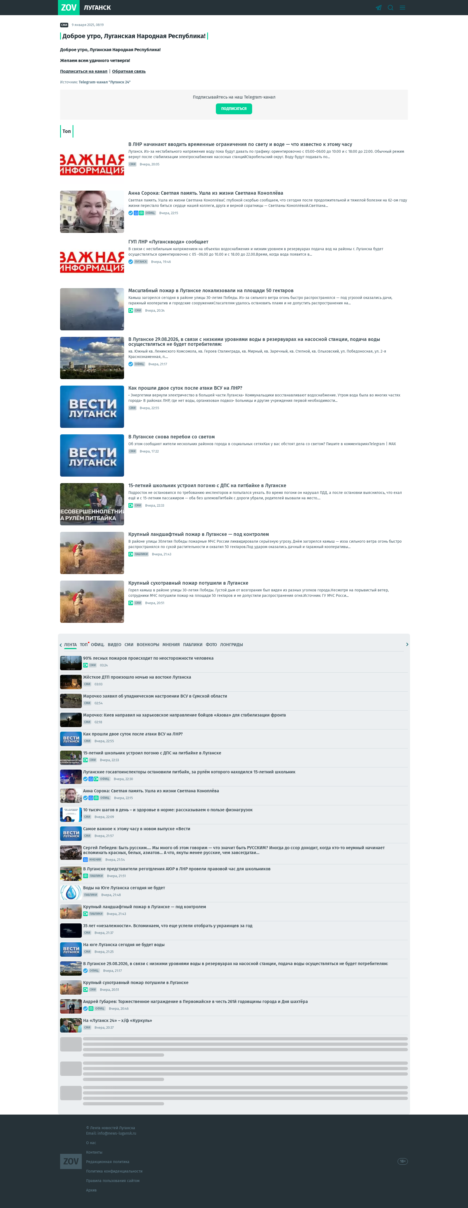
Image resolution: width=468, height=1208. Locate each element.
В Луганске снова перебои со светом (171, 437)
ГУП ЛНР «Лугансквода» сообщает (168, 242)
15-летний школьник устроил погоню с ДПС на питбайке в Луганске (207, 486)
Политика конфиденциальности (114, 1171)
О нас (91, 1143)
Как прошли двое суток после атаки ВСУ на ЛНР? (185, 388)
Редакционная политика (107, 1162)
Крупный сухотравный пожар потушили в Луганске (188, 583)
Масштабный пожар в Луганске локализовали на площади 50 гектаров (211, 291)
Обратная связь (129, 71)
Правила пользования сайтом (112, 1180)
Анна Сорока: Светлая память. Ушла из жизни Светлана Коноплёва (205, 193)
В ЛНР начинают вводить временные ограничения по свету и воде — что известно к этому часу (240, 144)
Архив (91, 1190)
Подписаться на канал (84, 71)
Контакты (94, 1152)
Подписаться (234, 108)
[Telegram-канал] (378, 7)
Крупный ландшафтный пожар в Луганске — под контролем (198, 534)
